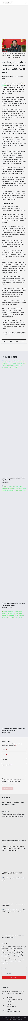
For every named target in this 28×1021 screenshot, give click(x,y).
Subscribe (14, 978)
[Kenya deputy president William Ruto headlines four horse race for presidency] (14, 825)
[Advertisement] (14, 20)
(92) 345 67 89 (11, 1006)
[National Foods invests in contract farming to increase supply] (14, 889)
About (3, 802)
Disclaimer (16, 802)
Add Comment (7, 765)
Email (5, 754)
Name (5, 750)
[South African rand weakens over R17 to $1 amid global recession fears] (14, 921)
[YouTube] (9, 797)
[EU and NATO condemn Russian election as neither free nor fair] (14, 668)
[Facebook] (5, 341)
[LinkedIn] (23, 341)
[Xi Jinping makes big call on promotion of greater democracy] (14, 543)
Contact (9, 802)
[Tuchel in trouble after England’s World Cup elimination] (14, 418)
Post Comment (7, 788)
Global (4, 78)
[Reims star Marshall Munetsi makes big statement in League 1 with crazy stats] (14, 857)
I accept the (10, 783)
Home (22, 802)
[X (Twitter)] (11, 341)
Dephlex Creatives (17, 1019)
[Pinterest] (17, 341)
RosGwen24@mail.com (13, 1011)
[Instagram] (7, 797)
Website (5, 759)
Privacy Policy (13, 783)
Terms (13, 804)
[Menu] (25, 2)
